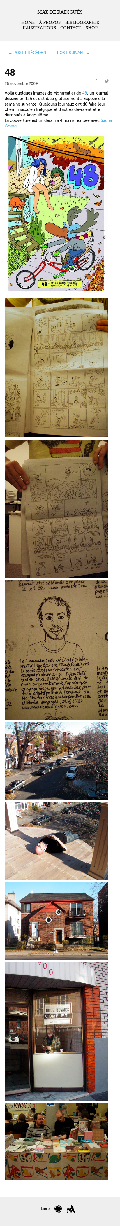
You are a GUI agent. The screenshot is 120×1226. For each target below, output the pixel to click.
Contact (70, 27)
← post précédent (28, 52)
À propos (50, 22)
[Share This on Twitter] (107, 81)
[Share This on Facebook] (96, 81)
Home (28, 22)
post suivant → (73, 52)
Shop (92, 27)
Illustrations (39, 27)
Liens (45, 1208)
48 (84, 93)
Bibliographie (82, 22)
